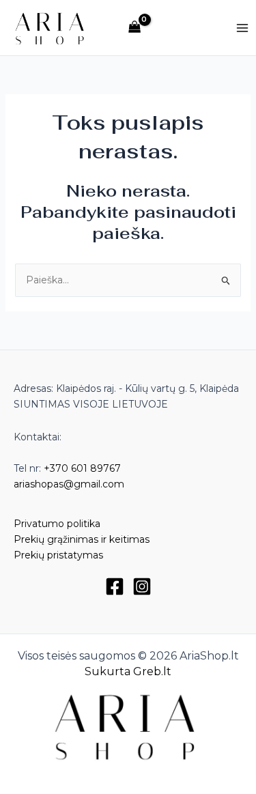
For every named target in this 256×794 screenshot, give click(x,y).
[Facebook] (114, 586)
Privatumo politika (57, 523)
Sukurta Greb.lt (128, 671)
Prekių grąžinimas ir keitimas (82, 539)
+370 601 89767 (82, 468)
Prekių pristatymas (58, 555)
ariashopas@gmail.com (69, 484)
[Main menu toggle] (242, 28)
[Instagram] (142, 586)
